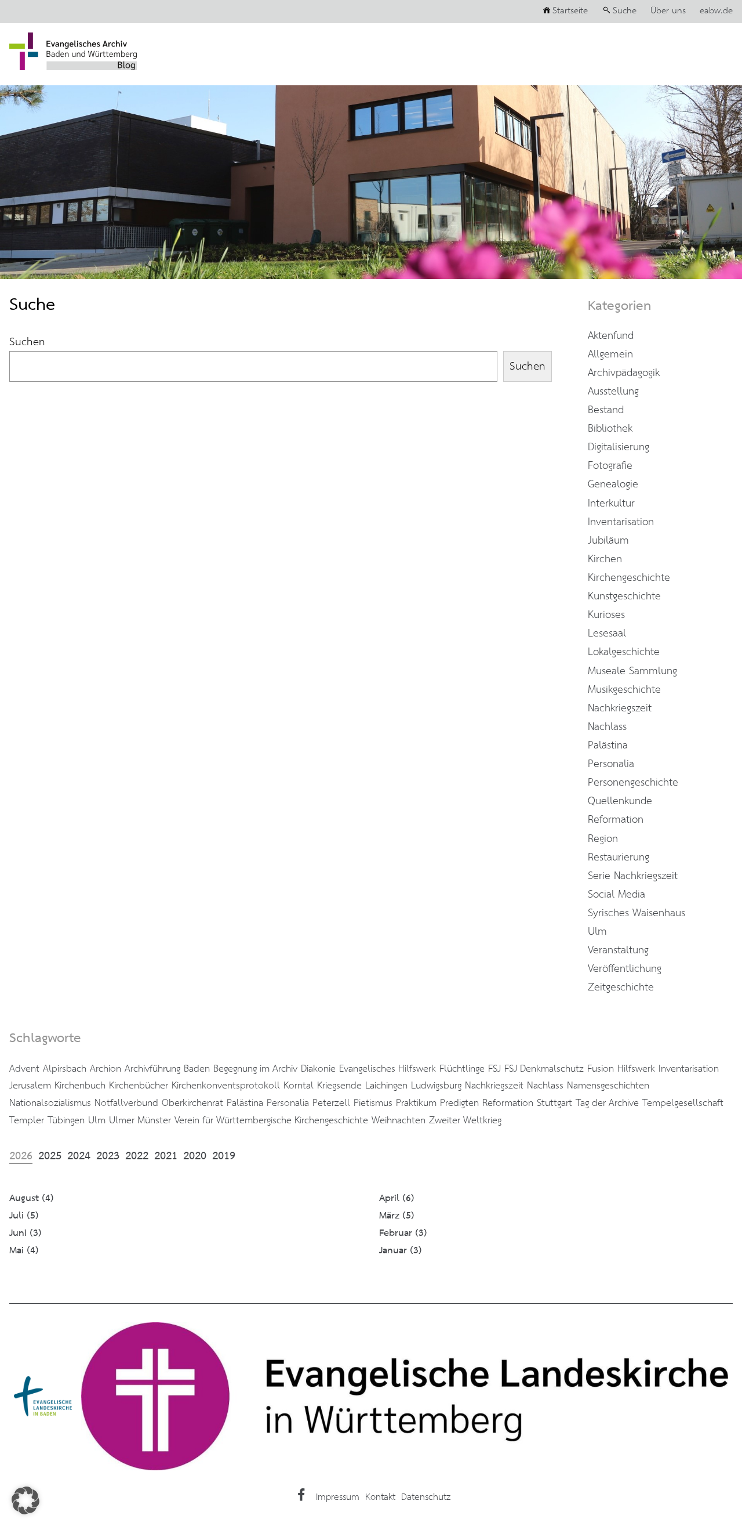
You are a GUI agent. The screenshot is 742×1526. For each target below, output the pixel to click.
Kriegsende (339, 1085)
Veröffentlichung (624, 969)
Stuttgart (554, 1103)
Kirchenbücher (138, 1085)
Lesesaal (607, 633)
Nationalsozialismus (50, 1103)
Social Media (616, 895)
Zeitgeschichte (621, 987)
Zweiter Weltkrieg (465, 1120)
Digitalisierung (618, 447)
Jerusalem (30, 1085)
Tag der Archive (607, 1103)
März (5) (396, 1216)
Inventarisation (621, 522)
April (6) (396, 1198)
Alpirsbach (64, 1068)
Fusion (600, 1068)
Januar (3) (400, 1251)
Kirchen (605, 559)
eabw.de (716, 11)
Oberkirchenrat (192, 1103)
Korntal (298, 1085)
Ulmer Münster (140, 1120)
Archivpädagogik (624, 373)
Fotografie (610, 466)
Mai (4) (24, 1251)
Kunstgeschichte (624, 596)
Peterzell (331, 1103)
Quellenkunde (620, 801)
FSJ (494, 1068)
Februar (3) (403, 1233)
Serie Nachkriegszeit (633, 876)
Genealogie (613, 484)
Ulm (597, 932)
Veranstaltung (618, 950)
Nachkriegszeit (620, 708)
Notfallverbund (126, 1103)
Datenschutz (425, 1497)
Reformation (615, 820)
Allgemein (610, 354)
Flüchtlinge (462, 1068)
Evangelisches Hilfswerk (387, 1068)
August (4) (31, 1198)
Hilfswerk (636, 1068)
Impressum (337, 1497)
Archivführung (152, 1068)
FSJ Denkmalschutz (544, 1068)
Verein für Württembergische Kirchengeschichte (271, 1120)
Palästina (608, 745)
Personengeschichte (633, 783)
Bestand (606, 410)
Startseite (570, 11)
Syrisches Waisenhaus (636, 913)
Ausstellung (613, 392)
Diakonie (318, 1068)
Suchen (27, 342)
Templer (26, 1120)
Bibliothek (610, 429)
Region (603, 839)
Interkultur (611, 504)
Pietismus (373, 1103)
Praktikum (416, 1103)
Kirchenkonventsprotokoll (226, 1085)
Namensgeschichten (608, 1085)
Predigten (459, 1103)
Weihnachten (398, 1120)
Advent (24, 1068)
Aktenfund (611, 336)
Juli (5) (24, 1216)
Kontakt (380, 1497)
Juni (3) (25, 1233)
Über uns (668, 11)
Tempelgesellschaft (682, 1103)
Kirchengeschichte (629, 578)
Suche (624, 11)
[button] (25, 1500)
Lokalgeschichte (624, 652)
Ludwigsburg (436, 1085)
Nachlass (607, 727)
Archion (105, 1068)
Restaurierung (618, 857)
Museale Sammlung (632, 671)
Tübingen (66, 1120)
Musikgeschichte (624, 690)
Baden (197, 1068)
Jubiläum (608, 541)
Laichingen (386, 1085)
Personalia (611, 764)
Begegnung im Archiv (255, 1068)
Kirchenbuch (80, 1085)
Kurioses (606, 615)
